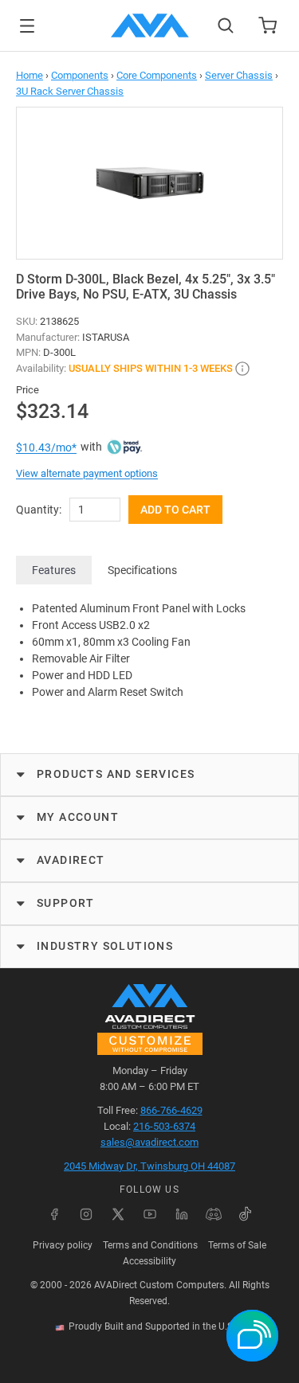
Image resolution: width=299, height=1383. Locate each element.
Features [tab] (54, 570)
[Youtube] (150, 1214)
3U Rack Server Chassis (70, 91)
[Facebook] (54, 1214)
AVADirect (71, 860)
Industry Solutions (105, 946)
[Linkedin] (182, 1214)
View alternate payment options (87, 473)
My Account (78, 817)
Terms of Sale (237, 1245)
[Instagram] (86, 1214)
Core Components (156, 75)
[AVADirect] (150, 25)
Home (29, 75)
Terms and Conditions (150, 1245)
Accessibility (149, 1261)
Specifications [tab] (142, 570)
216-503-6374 (164, 1126)
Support (66, 903)
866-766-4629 (171, 1110)
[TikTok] (246, 1214)
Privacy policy (62, 1245)
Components (79, 75)
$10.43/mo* (46, 447)
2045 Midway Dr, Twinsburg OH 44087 (149, 1166)
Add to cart (175, 509)
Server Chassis (239, 75)
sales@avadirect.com (149, 1142)
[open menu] (27, 26)
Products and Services (116, 774)
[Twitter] (118, 1214)
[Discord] (214, 1214)
